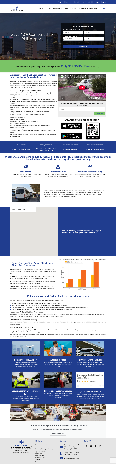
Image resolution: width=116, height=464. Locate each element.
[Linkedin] (91, 446)
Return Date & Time (70, 36)
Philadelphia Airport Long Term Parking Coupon (58, 66)
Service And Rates (55, 8)
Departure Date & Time (71, 30)
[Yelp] (96, 446)
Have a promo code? (68, 43)
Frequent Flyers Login (88, 8)
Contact (76, 2)
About (41, 8)
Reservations (70, 8)
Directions (67, 2)
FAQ (59, 2)
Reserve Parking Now (58, 433)
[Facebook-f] (86, 446)
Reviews (103, 8)
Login (97, 2)
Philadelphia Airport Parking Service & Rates (44, 450)
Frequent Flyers (40, 457)
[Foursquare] (100, 446)
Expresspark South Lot (42, 445)
